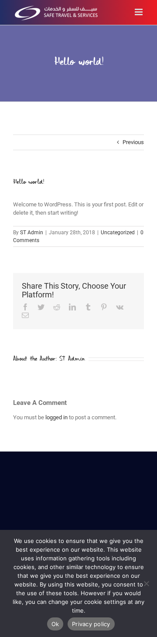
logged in (56, 417)
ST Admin (31, 232)
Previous (133, 142)
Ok (55, 623)
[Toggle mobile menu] (139, 12)
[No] (146, 583)
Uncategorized (118, 232)
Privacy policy (91, 623)
